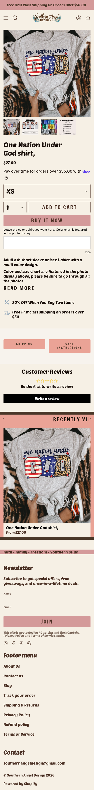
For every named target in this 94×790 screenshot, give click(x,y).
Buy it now (47, 220)
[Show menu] (5, 18)
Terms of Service (43, 635)
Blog (7, 685)
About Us (11, 666)
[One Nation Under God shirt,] (47, 475)
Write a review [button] (47, 399)
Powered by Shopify (20, 784)
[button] (15, 18)
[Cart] (88, 18)
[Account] (78, 18)
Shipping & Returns (21, 705)
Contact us (13, 675)
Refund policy (16, 724)
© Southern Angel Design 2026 (28, 775)
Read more (19, 288)
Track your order (19, 695)
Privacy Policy (13, 635)
